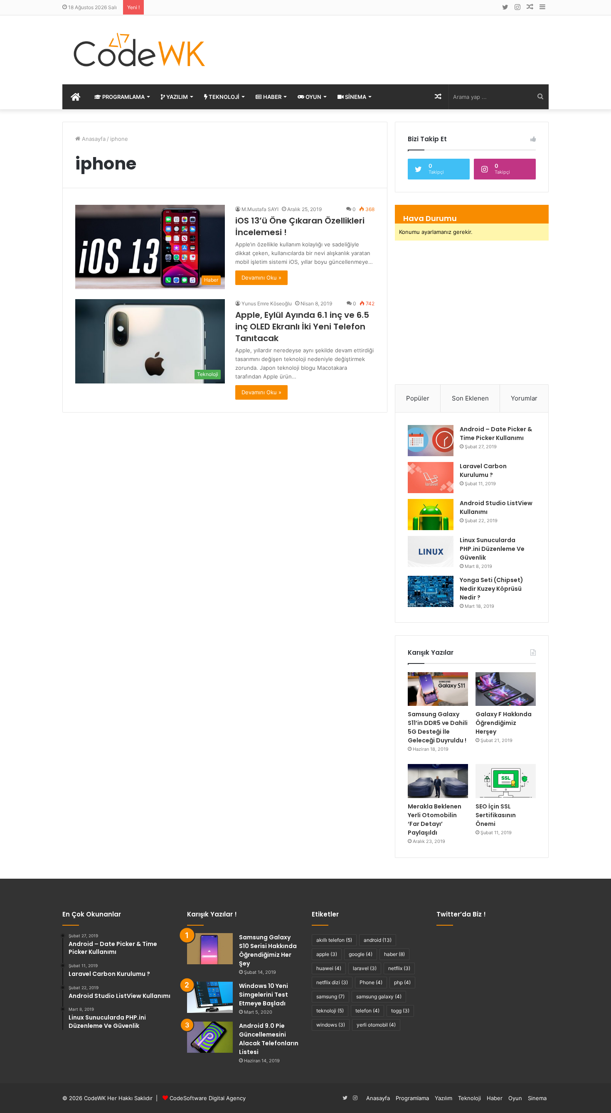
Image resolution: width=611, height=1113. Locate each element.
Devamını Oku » (261, 277)
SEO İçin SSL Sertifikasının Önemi (495, 815)
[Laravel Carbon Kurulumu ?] (430, 477)
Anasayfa (93, 138)
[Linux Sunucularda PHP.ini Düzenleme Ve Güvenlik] (430, 551)
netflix (399, 968)
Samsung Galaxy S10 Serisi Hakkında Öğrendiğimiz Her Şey (268, 950)
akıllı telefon (334, 940)
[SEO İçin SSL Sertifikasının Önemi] (505, 781)
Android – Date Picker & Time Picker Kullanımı (496, 433)
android (378, 940)
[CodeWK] (139, 50)
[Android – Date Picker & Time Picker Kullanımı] (430, 440)
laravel (365, 968)
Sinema (355, 96)
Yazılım (176, 96)
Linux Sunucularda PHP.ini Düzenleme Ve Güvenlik (492, 549)
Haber (271, 96)
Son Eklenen (470, 398)
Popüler (417, 398)
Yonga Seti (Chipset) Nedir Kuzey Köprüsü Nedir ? (491, 589)
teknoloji (330, 1010)
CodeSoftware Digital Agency (208, 1098)
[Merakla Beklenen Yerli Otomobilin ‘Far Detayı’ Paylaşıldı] (438, 781)
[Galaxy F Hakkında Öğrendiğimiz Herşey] (505, 689)
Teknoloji (223, 96)
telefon (367, 1010)
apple (326, 954)
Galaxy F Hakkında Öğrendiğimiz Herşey (503, 723)
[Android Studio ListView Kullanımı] (430, 514)
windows (330, 1025)
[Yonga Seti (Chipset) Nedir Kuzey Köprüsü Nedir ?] (430, 591)
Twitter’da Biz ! (461, 914)
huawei (328, 968)
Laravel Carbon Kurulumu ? (483, 470)
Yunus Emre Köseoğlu (266, 303)
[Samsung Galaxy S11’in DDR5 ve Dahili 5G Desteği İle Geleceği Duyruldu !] (438, 689)
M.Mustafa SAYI (259, 209)
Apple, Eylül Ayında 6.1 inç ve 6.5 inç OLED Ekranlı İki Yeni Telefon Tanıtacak (302, 326)
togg (400, 1010)
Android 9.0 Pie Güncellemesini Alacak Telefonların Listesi (268, 1039)
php (402, 982)
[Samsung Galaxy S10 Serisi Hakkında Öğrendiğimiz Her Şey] (210, 948)
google (360, 954)
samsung (330, 996)
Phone (371, 982)
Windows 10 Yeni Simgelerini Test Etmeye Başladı (263, 994)
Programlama (123, 96)
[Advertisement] (388, 42)
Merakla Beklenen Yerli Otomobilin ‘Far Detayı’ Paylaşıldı (434, 819)
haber (394, 954)
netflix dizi (332, 982)
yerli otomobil (376, 1025)
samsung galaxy (379, 996)
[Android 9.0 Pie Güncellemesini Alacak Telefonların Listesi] (210, 1037)
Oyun (312, 96)
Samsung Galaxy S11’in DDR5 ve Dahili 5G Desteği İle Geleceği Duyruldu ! (438, 727)
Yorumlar (524, 398)
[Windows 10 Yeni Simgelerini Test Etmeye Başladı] (210, 997)
